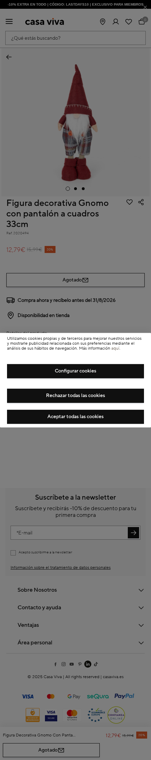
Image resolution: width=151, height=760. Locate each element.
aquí (115, 348)
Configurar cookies (75, 371)
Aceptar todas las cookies (75, 417)
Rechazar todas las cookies (75, 395)
